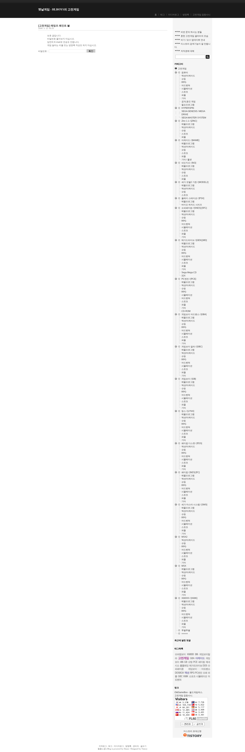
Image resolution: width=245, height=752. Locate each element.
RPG (192, 672)
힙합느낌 (102, 749)
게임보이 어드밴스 (199, 669)
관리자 (136, 746)
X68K (185, 676)
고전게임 (183, 658)
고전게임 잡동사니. (184, 695)
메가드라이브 (195, 665)
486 (181, 662)
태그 (162, 14)
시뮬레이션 (201, 676)
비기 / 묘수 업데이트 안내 (193, 40)
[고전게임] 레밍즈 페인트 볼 (54, 25)
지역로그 (103, 746)
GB (185, 662)
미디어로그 (173, 14)
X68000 (190, 654)
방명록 (186, 14)
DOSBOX (179, 672)
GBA (192, 658)
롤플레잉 (184, 665)
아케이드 (200, 658)
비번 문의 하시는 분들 (191, 32)
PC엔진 (198, 672)
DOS (205, 665)
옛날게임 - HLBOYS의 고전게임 (58, 9)
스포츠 (192, 676)
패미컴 (201, 662)
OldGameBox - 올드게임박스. (189, 692)
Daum (126, 749)
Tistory (144, 749)
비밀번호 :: (43, 51)
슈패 (205, 672)
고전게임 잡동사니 (201, 14)
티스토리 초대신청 (192, 731)
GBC (180, 676)
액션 (187, 672)
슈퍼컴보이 (180, 654)
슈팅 (190, 662)
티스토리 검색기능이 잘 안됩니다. (192, 45)
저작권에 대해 (187, 51)
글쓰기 (143, 746)
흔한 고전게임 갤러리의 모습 (194, 36)
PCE (195, 662)
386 (196, 654)
